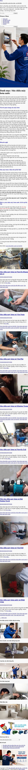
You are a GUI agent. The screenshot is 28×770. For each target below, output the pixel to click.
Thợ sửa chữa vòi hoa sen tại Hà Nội (11, 748)
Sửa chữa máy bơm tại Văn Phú (11, 359)
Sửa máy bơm (6, 22)
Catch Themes (21, 769)
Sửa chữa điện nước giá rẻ (10, 372)
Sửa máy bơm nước (22, 372)
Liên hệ (4, 24)
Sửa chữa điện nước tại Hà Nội (8, 326)
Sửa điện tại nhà (6, 20)
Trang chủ (5, 18)
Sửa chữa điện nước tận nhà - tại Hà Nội (11, 3)
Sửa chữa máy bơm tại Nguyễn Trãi (13, 449)
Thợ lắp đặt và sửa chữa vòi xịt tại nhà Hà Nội (13, 746)
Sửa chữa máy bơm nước (6, 285)
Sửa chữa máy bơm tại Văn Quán (12, 314)
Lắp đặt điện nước (18, 285)
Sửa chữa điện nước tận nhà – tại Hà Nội (18, 768)
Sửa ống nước (6, 21)
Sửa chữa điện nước (8, 615)
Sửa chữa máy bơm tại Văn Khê (11, 548)
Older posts (3, 617)
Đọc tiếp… (8, 283)
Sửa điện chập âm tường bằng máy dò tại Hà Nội (14, 745)
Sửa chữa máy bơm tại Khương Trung (14, 406)
